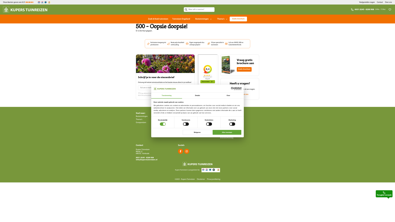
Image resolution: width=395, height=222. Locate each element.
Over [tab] (228, 95)
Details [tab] (197, 95)
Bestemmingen (202, 19)
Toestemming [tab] (166, 95)
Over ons (388, 2)
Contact (380, 2)
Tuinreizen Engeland (181, 19)
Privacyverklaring (213, 179)
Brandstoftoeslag (226, 138)
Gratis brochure (238, 19)
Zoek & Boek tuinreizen (158, 19)
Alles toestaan (227, 132)
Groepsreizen (141, 123)
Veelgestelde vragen (367, 2)
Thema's (220, 19)
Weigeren (197, 132)
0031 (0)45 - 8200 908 (364, 10)
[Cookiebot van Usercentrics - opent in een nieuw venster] (233, 88)
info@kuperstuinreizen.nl (146, 160)
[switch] (186, 124)
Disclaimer (201, 179)
